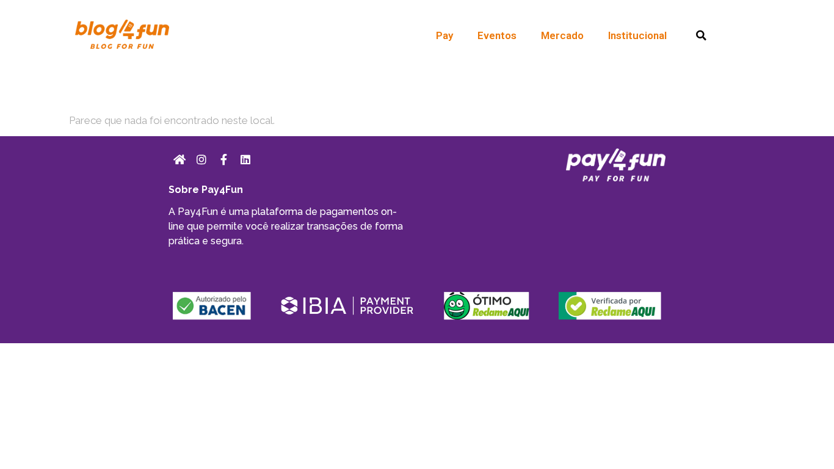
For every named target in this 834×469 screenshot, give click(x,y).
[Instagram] (201, 159)
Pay (444, 35)
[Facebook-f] (223, 159)
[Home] (179, 159)
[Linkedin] (245, 159)
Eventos (497, 35)
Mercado (562, 35)
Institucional (637, 35)
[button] (701, 36)
